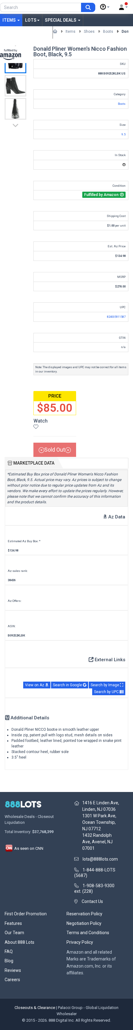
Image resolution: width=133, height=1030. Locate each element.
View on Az (35, 685)
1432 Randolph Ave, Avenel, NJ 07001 (97, 842)
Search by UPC (107, 692)
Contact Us (92, 901)
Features (13, 923)
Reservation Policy (84, 913)
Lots (30, 20)
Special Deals (61, 20)
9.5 (124, 134)
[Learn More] (105, 7)
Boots (108, 31)
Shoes (89, 31)
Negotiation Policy (83, 923)
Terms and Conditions (87, 932)
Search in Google (68, 685)
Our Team (14, 932)
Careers (12, 979)
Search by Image (105, 685)
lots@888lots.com (100, 859)
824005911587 (116, 316)
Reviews (13, 970)
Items (9, 20)
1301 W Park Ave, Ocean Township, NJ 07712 (99, 822)
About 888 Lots (19, 942)
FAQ (9, 951)
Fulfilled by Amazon (26, 32)
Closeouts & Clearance (35, 1007)
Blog (9, 960)
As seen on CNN (28, 848)
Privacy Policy (79, 942)
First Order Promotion (26, 913)
